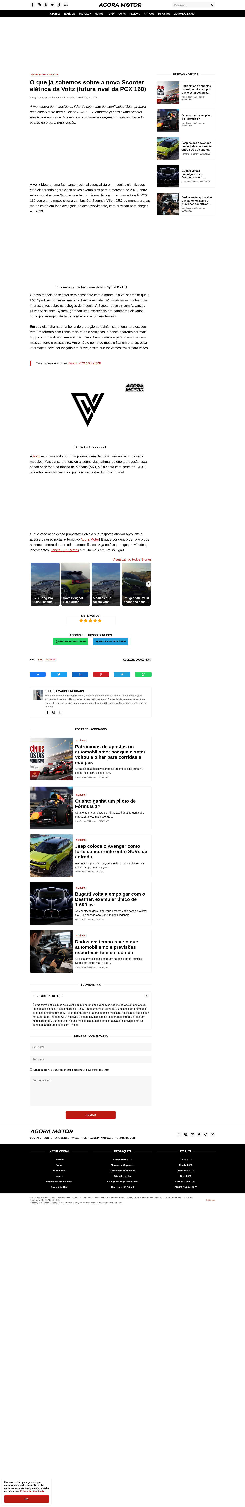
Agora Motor (38, 74)
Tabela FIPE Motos (65, 550)
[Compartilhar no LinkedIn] (80, 674)
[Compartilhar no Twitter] (59, 674)
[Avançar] (149, 584)
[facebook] (47, 712)
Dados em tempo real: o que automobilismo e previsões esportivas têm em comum (106, 947)
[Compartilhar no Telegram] (122, 674)
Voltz (36, 456)
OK (27, 1499)
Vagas (76, 1138)
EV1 (40, 660)
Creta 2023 (186, 1159)
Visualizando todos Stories (132, 559)
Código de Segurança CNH (122, 1181)
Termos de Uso (125, 1138)
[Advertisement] (122, 42)
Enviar (91, 1115)
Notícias (53, 74)
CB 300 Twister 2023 (185, 1187)
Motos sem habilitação (123, 1170)
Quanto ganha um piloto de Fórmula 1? (105, 803)
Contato (35, 1138)
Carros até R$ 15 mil (122, 1187)
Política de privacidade (32, 1491)
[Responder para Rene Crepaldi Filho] (146, 996)
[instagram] (54, 712)
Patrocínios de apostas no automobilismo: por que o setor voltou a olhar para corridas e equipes (110, 754)
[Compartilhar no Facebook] (38, 674)
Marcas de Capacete (122, 1165)
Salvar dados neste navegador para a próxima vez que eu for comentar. (72, 1069)
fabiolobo (210, 1200)
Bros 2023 (186, 1176)
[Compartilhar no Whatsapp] (143, 674)
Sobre (48, 1138)
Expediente (61, 1138)
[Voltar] (33, 584)
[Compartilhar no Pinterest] (101, 674)
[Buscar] (212, 4)
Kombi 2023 (185, 1165)
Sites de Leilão (122, 1176)
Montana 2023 (186, 1170)
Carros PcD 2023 (122, 1159)
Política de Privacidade (97, 1138)
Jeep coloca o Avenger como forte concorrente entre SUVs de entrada (111, 851)
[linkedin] (60, 712)
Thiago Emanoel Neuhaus (64, 691)
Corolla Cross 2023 (186, 1181)
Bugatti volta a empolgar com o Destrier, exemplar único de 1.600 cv (110, 899)
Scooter (51, 660)
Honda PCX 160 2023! (84, 363)
